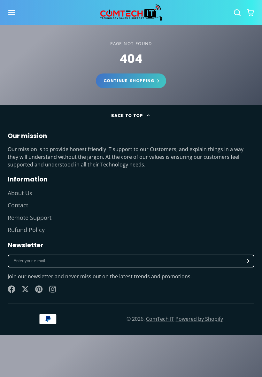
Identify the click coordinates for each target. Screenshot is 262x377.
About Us (20, 193)
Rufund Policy (26, 230)
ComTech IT (160, 318)
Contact (18, 205)
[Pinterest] (39, 289)
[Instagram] (53, 289)
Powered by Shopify (199, 318)
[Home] (131, 12)
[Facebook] (11, 289)
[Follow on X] (25, 289)
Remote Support (29, 217)
